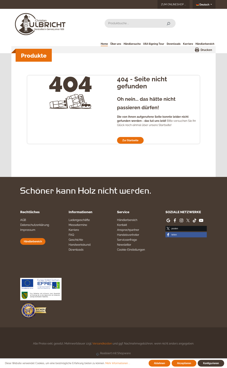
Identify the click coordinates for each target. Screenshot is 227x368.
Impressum (27, 230)
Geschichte (76, 239)
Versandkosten (102, 343)
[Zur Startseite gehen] (41, 22)
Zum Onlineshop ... (173, 4)
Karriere (74, 230)
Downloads (76, 249)
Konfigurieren (211, 363)
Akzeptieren (184, 363)
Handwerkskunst (80, 244)
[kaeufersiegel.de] (33, 311)
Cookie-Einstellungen (131, 249)
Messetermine (78, 225)
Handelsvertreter (128, 234)
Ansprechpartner (128, 230)
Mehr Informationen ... (117, 363)
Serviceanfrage (127, 239)
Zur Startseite (130, 140)
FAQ (71, 234)
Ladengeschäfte (79, 220)
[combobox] (133, 23)
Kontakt (122, 225)
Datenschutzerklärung (34, 225)
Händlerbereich (33, 241)
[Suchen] (168, 23)
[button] (186, 228)
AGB (23, 220)
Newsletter (124, 244)
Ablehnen (159, 363)
